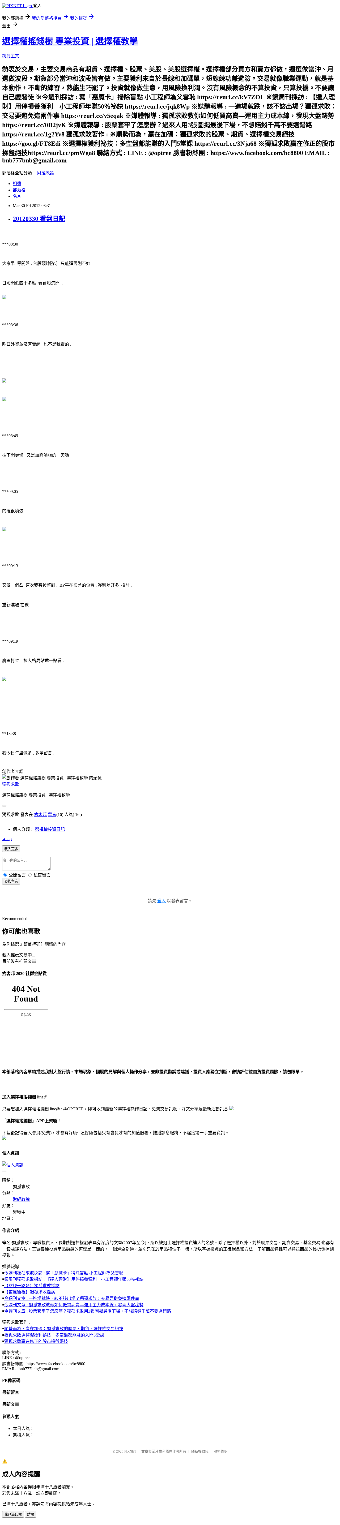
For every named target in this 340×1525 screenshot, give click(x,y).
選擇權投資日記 (50, 829)
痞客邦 (40, 814)
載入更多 (11, 849)
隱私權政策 (200, 1451)
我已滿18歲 (13, 1515)
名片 (17, 196)
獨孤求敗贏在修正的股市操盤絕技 (36, 1341)
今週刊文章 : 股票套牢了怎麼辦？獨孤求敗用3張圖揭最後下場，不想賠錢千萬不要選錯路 (87, 1311)
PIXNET (130, 1451)
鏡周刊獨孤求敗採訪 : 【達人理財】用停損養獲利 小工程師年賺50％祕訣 (73, 1279)
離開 (30, 1515)
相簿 (17, 183)
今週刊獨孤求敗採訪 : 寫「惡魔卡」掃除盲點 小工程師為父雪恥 (63, 1273)
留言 (52, 814)
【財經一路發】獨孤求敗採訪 (32, 1285)
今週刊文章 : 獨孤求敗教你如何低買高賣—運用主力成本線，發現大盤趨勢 (73, 1305)
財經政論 (45, 173)
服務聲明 (220, 1451)
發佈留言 (11, 881)
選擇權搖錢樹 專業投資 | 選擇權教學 (70, 41)
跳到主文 (10, 56)
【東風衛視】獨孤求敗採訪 (29, 1292)
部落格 (19, 190)
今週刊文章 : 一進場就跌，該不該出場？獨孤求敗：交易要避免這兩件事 (71, 1298)
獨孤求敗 (10, 784)
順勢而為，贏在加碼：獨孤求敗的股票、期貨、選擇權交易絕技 (63, 1328)
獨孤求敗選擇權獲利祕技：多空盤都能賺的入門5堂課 (54, 1335)
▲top (7, 838)
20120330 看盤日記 (39, 218)
